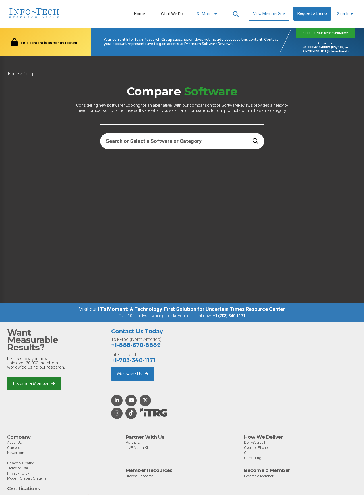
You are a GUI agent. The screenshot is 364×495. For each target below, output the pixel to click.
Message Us (130, 374)
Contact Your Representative (325, 33)
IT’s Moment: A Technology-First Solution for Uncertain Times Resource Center (191, 309)
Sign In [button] (344, 13)
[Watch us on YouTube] (131, 400)
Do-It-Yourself (254, 442)
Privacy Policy (18, 473)
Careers (13, 447)
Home (139, 13)
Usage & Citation (21, 463)
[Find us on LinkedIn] (116, 400)
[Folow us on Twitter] (145, 400)
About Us (14, 442)
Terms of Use (17, 468)
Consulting (252, 458)
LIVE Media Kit (137, 447)
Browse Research (140, 476)
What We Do (172, 13)
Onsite (249, 453)
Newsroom (15, 453)
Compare (32, 74)
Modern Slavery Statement (28, 478)
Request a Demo (312, 13)
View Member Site (269, 13)
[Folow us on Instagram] (116, 413)
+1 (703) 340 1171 (229, 315)
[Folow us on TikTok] (131, 413)
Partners (133, 442)
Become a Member (31, 383)
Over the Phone (256, 447)
